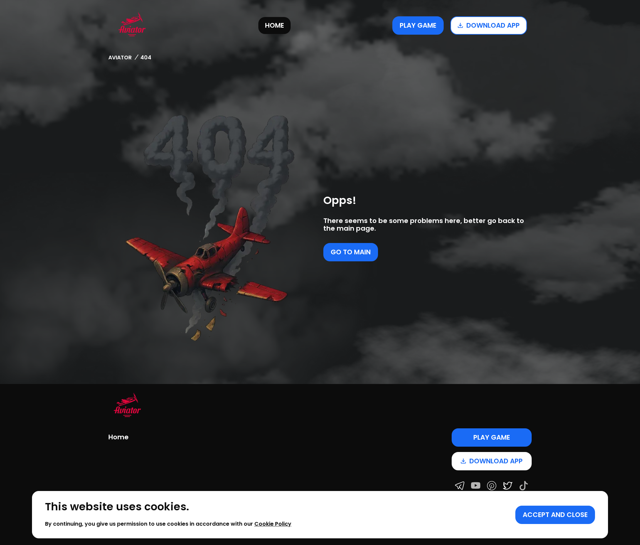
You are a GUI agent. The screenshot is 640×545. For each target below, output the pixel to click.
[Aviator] (132, 25)
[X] (508, 486)
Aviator (120, 57)
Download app (493, 25)
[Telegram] (460, 486)
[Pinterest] (492, 486)
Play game (418, 25)
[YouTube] (476, 486)
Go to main (351, 252)
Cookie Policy (272, 524)
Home (274, 25)
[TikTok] (524, 486)
